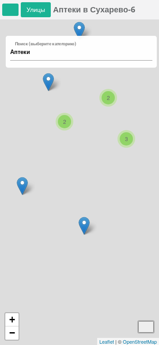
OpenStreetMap (140, 341)
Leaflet (106, 341)
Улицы (35, 9)
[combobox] (77, 52)
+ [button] (12, 319)
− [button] (12, 332)
